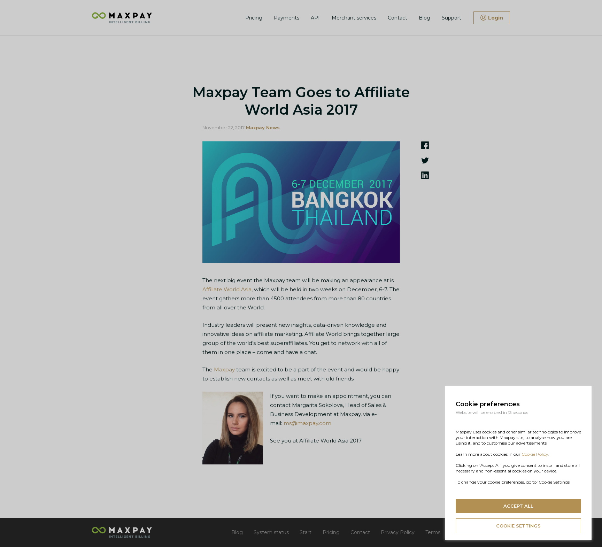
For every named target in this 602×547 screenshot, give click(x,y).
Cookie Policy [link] (535, 454)
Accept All (518, 506)
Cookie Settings (518, 526)
